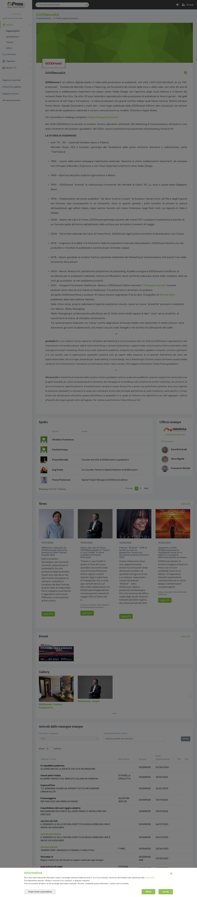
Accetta (166, 892)
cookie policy (150, 878)
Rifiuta (148, 892)
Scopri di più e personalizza (40, 892)
